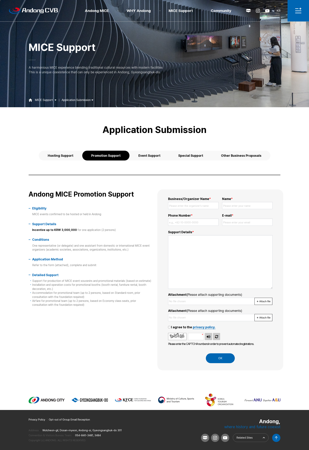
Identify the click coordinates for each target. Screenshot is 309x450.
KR (278, 11)
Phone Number (180, 215)
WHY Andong (139, 10)
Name (227, 199)
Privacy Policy (37, 419)
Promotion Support (106, 155)
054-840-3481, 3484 (88, 435)
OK (220, 358)
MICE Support (181, 10)
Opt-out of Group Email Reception (69, 419)
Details (181, 232)
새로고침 (216, 336)
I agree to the (193, 327)
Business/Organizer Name (189, 199)
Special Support (190, 155)
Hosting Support (60, 155)
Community (221, 10)
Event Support (149, 155)
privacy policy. (204, 327)
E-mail (227, 215)
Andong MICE (97, 10)
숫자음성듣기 (208, 336)
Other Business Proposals (241, 155)
